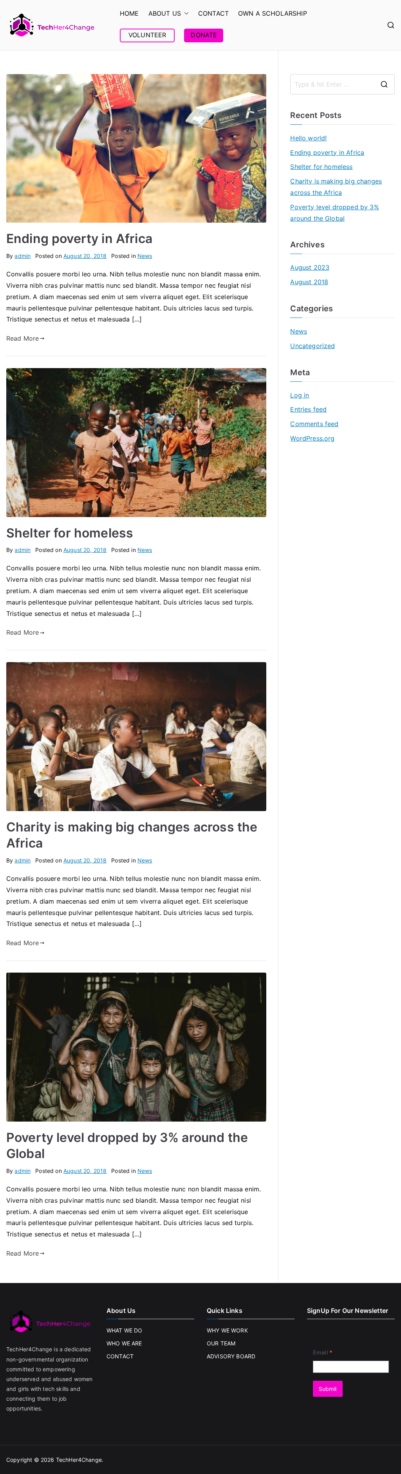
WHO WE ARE (124, 1343)
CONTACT (213, 13)
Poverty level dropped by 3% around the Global (334, 212)
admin (22, 255)
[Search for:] (342, 84)
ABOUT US (164, 13)
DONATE (204, 35)
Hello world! (308, 138)
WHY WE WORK (227, 1330)
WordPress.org (312, 438)
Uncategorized (312, 346)
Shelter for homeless (69, 533)
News (144, 255)
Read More (22, 338)
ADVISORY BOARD (231, 1356)
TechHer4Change (79, 1459)
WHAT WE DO (125, 1330)
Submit (328, 1388)
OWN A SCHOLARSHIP (272, 13)
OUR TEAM (221, 1343)
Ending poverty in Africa (79, 238)
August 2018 (309, 282)
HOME (129, 13)
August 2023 (309, 267)
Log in (299, 395)
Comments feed (314, 424)
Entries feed (308, 409)
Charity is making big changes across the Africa (336, 186)
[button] (185, 13)
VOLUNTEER (147, 35)
